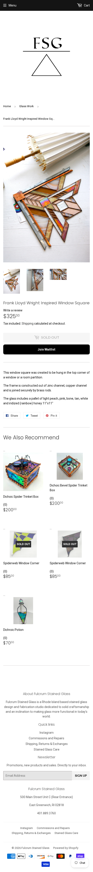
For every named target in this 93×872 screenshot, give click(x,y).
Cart (86, 5)
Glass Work (26, 106)
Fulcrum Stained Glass (35, 848)
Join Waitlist (46, 349)
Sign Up (81, 775)
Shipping (28, 323)
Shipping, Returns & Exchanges (47, 744)
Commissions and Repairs (46, 738)
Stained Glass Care (46, 749)
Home (7, 106)
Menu (12, 5)
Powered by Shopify (65, 848)
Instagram (47, 732)
